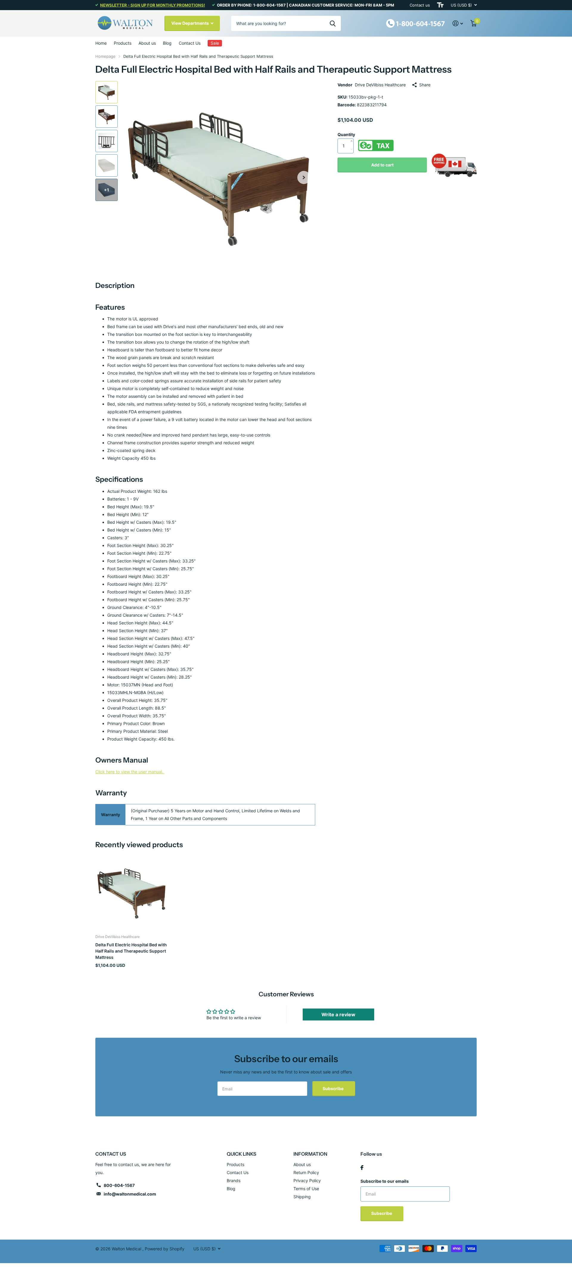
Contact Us (189, 43)
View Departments (190, 23)
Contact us (420, 5)
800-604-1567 (119, 1185)
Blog (167, 43)
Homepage (105, 56)
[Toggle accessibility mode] (440, 5)
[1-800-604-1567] (415, 22)
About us (147, 43)
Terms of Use (306, 1188)
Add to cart (382, 164)
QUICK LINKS (241, 1154)
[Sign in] (458, 23)
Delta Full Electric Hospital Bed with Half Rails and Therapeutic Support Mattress (131, 951)
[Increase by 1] (353, 135)
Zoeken (332, 23)
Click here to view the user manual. (129, 771)
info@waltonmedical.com (130, 1193)
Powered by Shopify (164, 1248)
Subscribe (333, 1088)
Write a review (338, 1014)
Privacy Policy (307, 1180)
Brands (233, 1180)
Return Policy (306, 1172)
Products (122, 43)
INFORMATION (310, 1154)
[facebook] (361, 1167)
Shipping (302, 1196)
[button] (303, 177)
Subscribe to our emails (384, 1181)
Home (101, 43)
